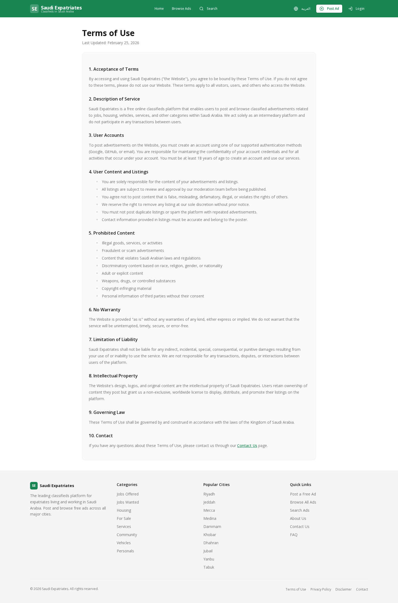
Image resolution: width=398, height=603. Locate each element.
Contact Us (247, 445)
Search (212, 8)
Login (360, 8)
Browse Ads (181, 8)
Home (159, 8)
